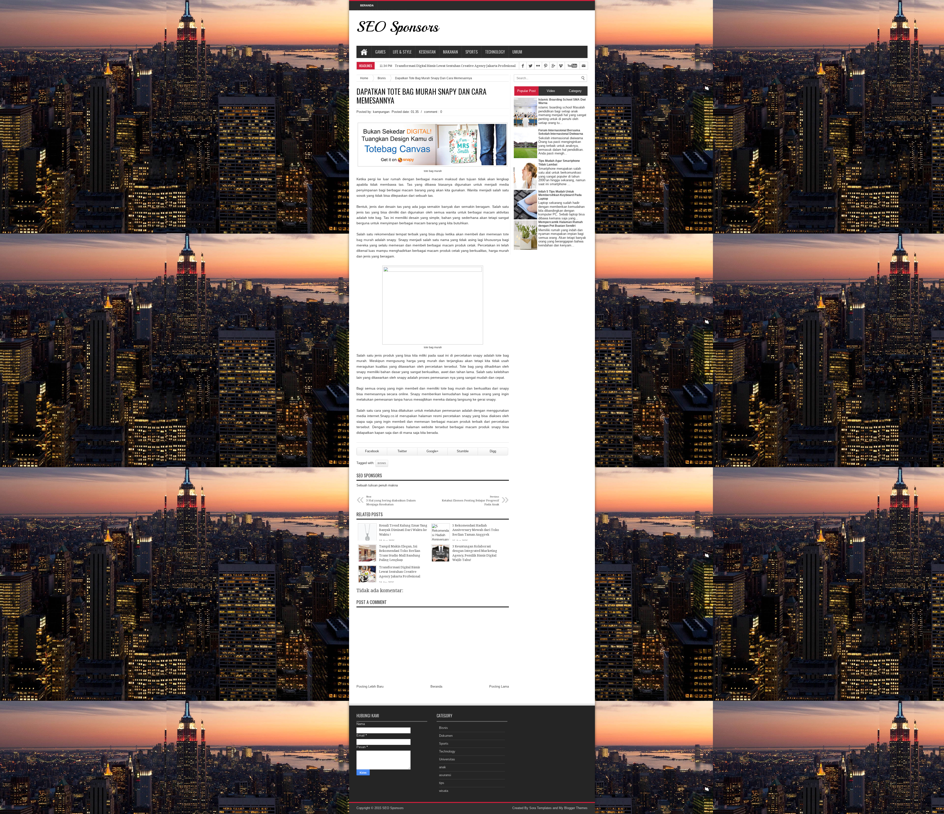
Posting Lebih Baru (370, 686)
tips (441, 783)
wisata (443, 791)
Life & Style (402, 52)
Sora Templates (540, 808)
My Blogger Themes (573, 808)
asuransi (445, 775)
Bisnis (382, 78)
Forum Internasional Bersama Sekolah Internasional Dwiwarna (560, 132)
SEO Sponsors (397, 26)
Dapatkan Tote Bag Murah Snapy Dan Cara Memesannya (421, 96)
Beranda (436, 686)
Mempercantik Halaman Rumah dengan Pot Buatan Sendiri (560, 223)
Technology (495, 52)
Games (380, 52)
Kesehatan (427, 52)
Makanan (450, 52)
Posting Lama (499, 686)
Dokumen (446, 736)
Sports (471, 52)
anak (442, 767)
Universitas (447, 759)
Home (363, 52)
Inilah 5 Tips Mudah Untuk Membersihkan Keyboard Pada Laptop (560, 195)
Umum (517, 52)
